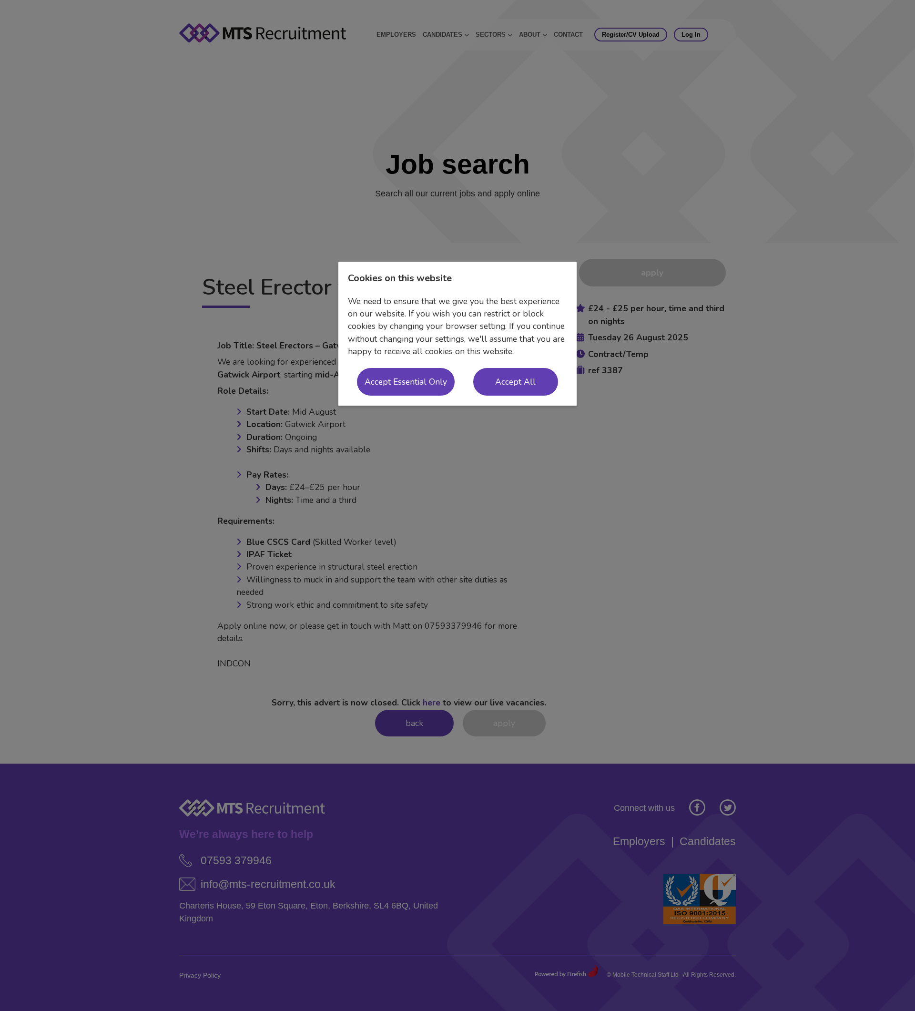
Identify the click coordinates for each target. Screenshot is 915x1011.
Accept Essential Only (406, 382)
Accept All (515, 382)
